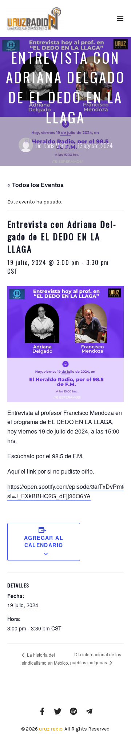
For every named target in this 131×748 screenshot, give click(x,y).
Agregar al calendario (43, 541)
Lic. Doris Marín (51, 145)
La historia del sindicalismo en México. (45, 659)
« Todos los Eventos (35, 185)
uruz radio (51, 729)
